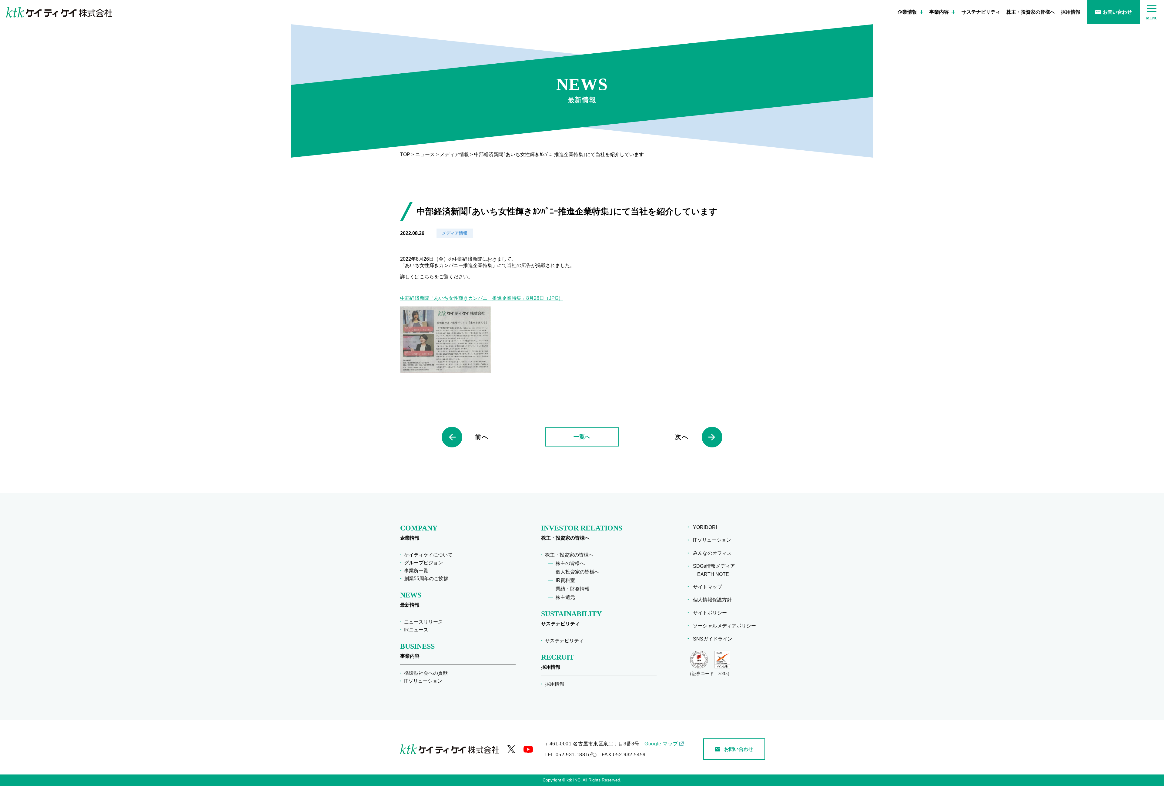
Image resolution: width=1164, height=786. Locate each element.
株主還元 (565, 597)
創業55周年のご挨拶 (426, 578)
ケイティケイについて (428, 554)
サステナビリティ (981, 12)
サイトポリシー (712, 612)
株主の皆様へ (570, 563)
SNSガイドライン (714, 638)
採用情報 (1070, 12)
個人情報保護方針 (714, 599)
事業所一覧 (416, 570)
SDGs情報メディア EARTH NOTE (716, 570)
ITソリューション (423, 681)
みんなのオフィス (714, 553)
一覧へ (582, 437)
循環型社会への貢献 (426, 673)
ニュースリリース (423, 621)
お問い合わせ (1117, 12)
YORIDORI (707, 527)
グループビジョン (423, 562)
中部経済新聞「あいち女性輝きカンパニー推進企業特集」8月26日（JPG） (481, 298)
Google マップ (661, 743)
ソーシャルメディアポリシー (726, 625)
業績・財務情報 (573, 588)
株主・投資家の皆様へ (1030, 12)
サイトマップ (709, 587)
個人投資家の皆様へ (577, 571)
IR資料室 (565, 580)
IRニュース (416, 629)
